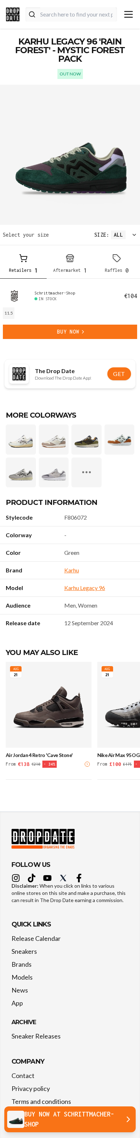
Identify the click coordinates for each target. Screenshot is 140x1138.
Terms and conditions (41, 1101)
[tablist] (70, 265)
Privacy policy (30, 1088)
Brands (21, 964)
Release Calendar (36, 938)
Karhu (71, 570)
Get (119, 373)
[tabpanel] (70, 314)
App (17, 1003)
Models (22, 977)
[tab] (23, 265)
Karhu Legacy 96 (84, 587)
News (19, 990)
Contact (22, 1075)
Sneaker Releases (36, 1036)
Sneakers (24, 951)
